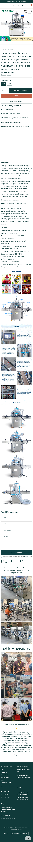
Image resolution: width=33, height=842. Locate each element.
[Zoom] (29, 12)
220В (9, 83)
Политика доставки (22, 797)
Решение (3, 775)
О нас (2, 780)
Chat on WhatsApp (16, 101)
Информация (5, 777)
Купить (16, 95)
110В (3, 83)
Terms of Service (4, 557)
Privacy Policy (27, 556)
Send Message (16, 552)
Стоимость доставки (6, 74)
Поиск (19, 787)
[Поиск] (27, 5)
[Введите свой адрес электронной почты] (14, 818)
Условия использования (24, 800)
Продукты (4, 772)
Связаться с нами (6, 782)
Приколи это (25, 561)
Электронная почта (6, 815)
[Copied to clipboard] (6, 562)
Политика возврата (22, 794)
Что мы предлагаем (11, 106)
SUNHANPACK (16, 6)
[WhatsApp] (2, 562)
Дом (2, 769)
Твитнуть (15, 561)
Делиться (5, 561)
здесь (12, 724)
